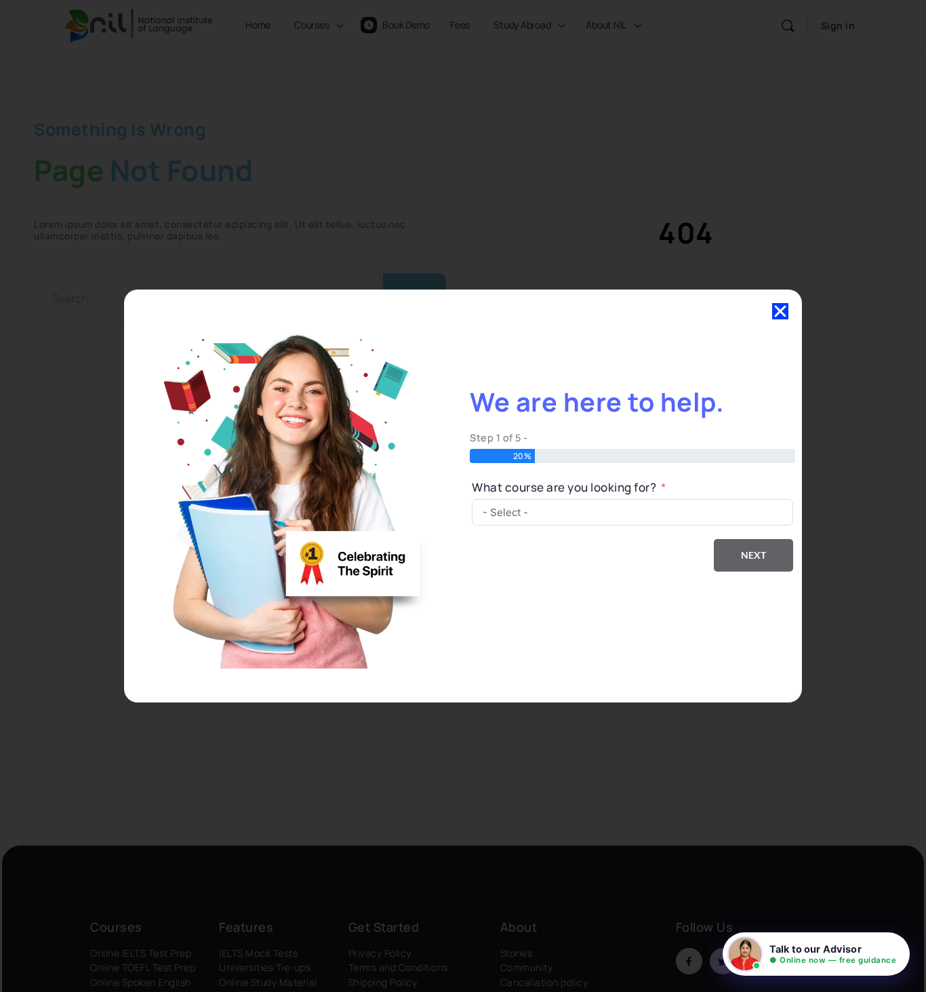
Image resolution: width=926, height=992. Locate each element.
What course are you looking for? (564, 487)
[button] (816, 954)
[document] (463, 496)
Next (753, 555)
